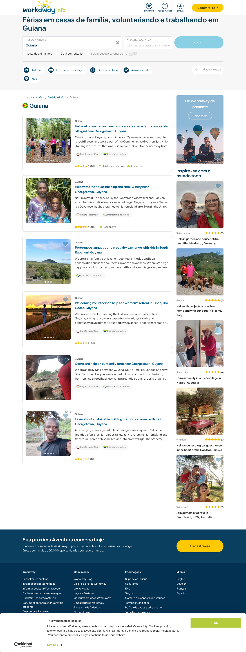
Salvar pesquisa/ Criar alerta (114, 53)
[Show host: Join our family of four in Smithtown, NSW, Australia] (199, 478)
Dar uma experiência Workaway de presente (43, 604)
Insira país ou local (36, 40)
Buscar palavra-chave (139, 40)
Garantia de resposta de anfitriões (145, 597)
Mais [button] (34, 78)
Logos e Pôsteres (84, 593)
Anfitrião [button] (37, 70)
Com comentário (72, 53)
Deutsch (181, 583)
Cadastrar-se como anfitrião (39, 597)
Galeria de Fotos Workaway (90, 583)
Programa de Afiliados (87, 607)
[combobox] (72, 42)
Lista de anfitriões (33, 97)
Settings (52, 644)
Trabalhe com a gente (137, 612)
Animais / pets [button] (140, 70)
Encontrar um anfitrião (35, 578)
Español (181, 593)
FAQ (127, 588)
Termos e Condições (137, 602)
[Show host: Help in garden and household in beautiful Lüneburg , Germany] (199, 204)
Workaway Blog (83, 578)
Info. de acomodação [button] (70, 70)
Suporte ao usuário (136, 578)
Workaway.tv (81, 588)
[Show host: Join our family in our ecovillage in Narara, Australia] (199, 343)
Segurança (131, 583)
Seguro (129, 593)
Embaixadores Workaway (89, 602)
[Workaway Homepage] (44, 6)
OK (216, 622)
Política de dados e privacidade (143, 607)
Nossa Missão (82, 612)
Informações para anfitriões (39, 583)
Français (181, 588)
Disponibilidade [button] (108, 70)
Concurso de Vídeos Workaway (92, 597)
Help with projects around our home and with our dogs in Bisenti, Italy (199, 310)
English (180, 578)
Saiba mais (200, 116)
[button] (45, 160)
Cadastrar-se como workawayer (42, 593)
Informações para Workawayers (42, 588)
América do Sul (57, 97)
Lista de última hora (39, 53)
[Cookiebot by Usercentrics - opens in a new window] (23, 645)
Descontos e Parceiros (36, 611)
